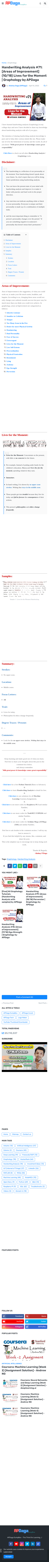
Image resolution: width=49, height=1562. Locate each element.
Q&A (35, 1182)
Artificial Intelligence (26, 1146)
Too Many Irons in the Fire (17, 323)
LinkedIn (33, 1168)
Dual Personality (13, 333)
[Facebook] (9, 866)
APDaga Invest (27, 1013)
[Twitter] (15, 866)
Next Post (42, 1003)
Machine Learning (12, 1177)
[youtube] (16, 1544)
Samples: (8, 251)
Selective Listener (13, 313)
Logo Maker (22, 1018)
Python (23, 1182)
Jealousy (10, 365)
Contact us (27, 1134)
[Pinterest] (30, 866)
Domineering (12, 330)
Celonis (7, 1150)
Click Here (7, 153)
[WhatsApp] (20, 866)
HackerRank (26, 1159)
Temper (10, 320)
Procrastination (13, 351)
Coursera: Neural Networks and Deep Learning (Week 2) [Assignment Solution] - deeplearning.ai (34, 1384)
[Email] (35, 866)
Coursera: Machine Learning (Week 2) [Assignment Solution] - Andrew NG (24, 1370)
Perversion (11, 372)
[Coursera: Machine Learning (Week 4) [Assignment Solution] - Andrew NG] (10, 1411)
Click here (13, 796)
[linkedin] (33, 1544)
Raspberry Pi (9, 1187)
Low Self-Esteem (13, 347)
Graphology (12, 63)
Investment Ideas (35, 1164)
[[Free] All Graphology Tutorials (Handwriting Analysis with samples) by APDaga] (12, 882)
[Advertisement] (24, 34)
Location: (11, 261)
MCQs (21, 1173)
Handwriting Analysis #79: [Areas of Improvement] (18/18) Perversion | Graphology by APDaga (36, 898)
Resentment (11, 358)
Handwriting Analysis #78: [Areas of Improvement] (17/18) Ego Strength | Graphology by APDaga (12, 931)
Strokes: (10, 258)
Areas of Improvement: (13, 244)
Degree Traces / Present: (16, 272)
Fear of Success (13, 337)
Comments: (11, 276)
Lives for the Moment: (13, 247)
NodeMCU (30, 1177)
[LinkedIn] (25, 866)
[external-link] (38, 1544)
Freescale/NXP (29, 1155)
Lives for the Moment (15, 344)
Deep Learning (10, 1155)
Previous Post (8, 1003)
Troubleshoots (38, 1187)
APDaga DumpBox (10, 1013)
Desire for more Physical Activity (19, 327)
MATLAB (8, 1173)
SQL (23, 1187)
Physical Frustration (14, 354)
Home (4, 63)
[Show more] (40, 866)
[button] (2, 3)
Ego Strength (12, 368)
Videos (7, 1191)
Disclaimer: (9, 240)
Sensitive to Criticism (15, 316)
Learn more (8, 1552)
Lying (9, 361)
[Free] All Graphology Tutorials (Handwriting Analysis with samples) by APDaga (12, 896)
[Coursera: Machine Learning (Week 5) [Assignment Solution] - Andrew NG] (10, 1397)
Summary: (8, 254)
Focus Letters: (12, 265)
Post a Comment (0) (24, 997)
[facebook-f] (11, 1544)
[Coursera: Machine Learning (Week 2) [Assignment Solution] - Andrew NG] (24, 1349)
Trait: (10, 268)
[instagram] (22, 1544)
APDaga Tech (8, 1018)
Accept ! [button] (8, 1557)
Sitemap (15, 1134)
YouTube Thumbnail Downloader (15, 1022)
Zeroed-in (21, 1191)
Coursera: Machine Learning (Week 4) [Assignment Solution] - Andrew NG (32, 1412)
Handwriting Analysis (26, 859)
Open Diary (9, 1182)
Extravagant (11, 340)
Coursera (21, 1150)
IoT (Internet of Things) (13, 1168)
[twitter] (27, 1544)
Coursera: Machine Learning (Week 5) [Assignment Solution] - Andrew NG (32, 1398)
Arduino (8, 1146)
